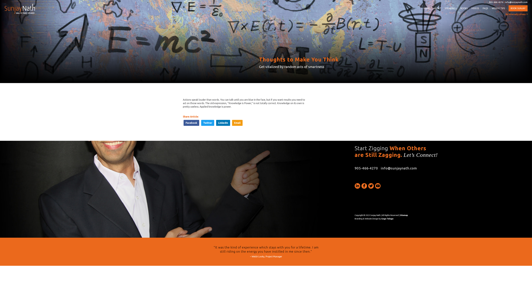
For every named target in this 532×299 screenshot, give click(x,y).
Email (237, 122)
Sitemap (404, 215)
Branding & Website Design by (374, 219)
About (437, 8)
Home (427, 8)
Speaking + (451, 8)
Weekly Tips (498, 8)
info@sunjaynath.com (516, 2)
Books (464, 8)
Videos (475, 8)
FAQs (485, 8)
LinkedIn (223, 122)
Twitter (207, 122)
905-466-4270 (496, 2)
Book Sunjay (518, 8)
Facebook (191, 122)
